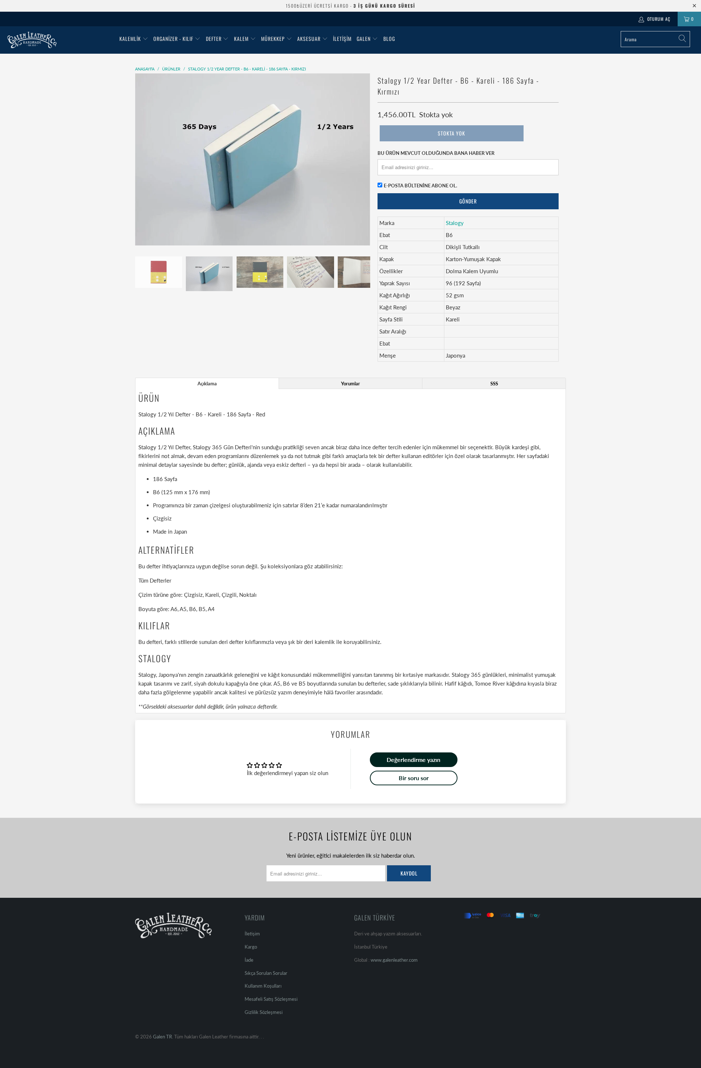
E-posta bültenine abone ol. (420, 185)
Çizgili (229, 594)
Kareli (212, 594)
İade (249, 960)
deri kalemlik (319, 641)
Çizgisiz (193, 594)
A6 (174, 609)
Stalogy (455, 223)
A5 (183, 609)
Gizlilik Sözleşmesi (264, 1012)
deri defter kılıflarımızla (246, 641)
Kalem (241, 38)
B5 (202, 609)
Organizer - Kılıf (174, 38)
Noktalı (248, 594)
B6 (192, 609)
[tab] (207, 383)
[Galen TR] (59, 40)
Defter (214, 38)
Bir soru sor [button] (414, 777)
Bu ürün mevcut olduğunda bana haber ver (436, 153)
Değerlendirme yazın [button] (413, 759)
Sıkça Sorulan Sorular (266, 973)
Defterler (160, 580)
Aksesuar (309, 38)
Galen (364, 38)
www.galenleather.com (394, 960)
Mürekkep (273, 38)
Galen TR (162, 1037)
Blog (389, 38)
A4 (211, 609)
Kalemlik (130, 38)
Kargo (251, 947)
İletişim (342, 38)
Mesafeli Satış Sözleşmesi (271, 999)
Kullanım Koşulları (263, 986)
